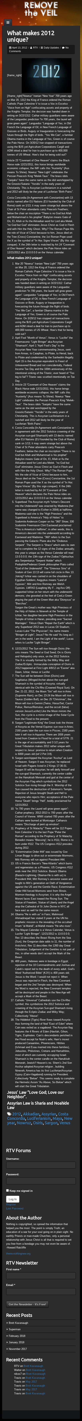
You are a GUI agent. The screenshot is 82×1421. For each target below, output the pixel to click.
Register (11, 1204)
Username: (12, 1158)
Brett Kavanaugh (18, 1322)
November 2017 (18, 1348)
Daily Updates (51, 47)
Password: (12, 1174)
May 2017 (31, 1381)
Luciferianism (39, 1118)
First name (13, 1269)
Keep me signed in (21, 1190)
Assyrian (48, 1114)
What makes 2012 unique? (31, 36)
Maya (57, 1118)
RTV (35, 47)
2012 (16, 1114)
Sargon (51, 1122)
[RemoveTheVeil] (41, 8)
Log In (13, 1199)
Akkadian (31, 1114)
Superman (14, 1329)
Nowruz (24, 1122)
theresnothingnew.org (18, 1253)
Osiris (38, 1122)
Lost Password (14, 1208)
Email (10, 1285)
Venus (65, 1122)
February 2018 (17, 1335)
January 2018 (16, 1342)
